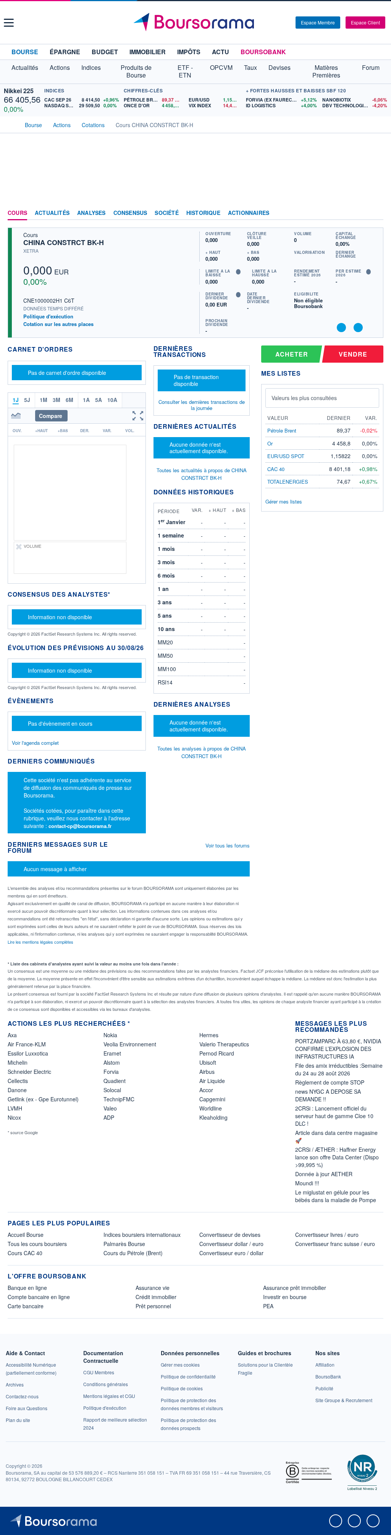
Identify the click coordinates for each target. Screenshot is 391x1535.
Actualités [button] (24, 67)
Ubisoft (207, 1062)
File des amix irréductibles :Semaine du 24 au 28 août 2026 (339, 1069)
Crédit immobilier (156, 1297)
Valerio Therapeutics (224, 1044)
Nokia (110, 1035)
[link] (15, 1384)
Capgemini (212, 1099)
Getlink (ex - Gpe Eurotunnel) (43, 1099)
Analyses (91, 213)
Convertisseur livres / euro (327, 1234)
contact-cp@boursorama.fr (79, 826)
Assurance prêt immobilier (294, 1287)
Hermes (208, 1035)
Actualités (52, 213)
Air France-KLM (27, 1044)
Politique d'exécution (48, 316)
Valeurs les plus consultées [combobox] (304, 398)
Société (166, 213)
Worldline (210, 1108)
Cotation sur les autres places (58, 324)
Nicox (14, 1117)
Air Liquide (212, 1081)
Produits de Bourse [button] (136, 71)
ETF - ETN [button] (185, 71)
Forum (371, 67)
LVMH (15, 1108)
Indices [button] (91, 67)
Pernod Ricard (216, 1053)
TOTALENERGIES (287, 481)
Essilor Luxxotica (28, 1053)
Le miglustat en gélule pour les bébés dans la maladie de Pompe (335, 1196)
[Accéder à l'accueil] (11, 124)
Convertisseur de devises (229, 1234)
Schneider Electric (29, 1071)
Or (270, 443)
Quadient (114, 1081)
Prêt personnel (153, 1306)
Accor (206, 1090)
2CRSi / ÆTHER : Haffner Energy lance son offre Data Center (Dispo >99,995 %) (337, 1157)
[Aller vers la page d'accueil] (197, 22)
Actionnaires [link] (248, 213)
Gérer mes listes (283, 501)
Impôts (188, 51)
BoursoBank (263, 51)
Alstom (111, 1062)
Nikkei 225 (19, 90)
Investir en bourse (285, 1297)
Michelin (17, 1062)
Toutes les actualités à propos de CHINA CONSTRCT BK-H (202, 473)
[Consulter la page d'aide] (287, 22)
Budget (105, 51)
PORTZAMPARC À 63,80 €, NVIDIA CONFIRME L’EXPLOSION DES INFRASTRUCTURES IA (338, 1048)
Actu (220, 51)
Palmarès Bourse (124, 1244)
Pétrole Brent (281, 430)
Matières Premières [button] (326, 71)
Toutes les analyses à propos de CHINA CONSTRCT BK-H (201, 752)
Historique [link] (203, 213)
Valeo (110, 1108)
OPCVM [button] (221, 67)
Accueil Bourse (26, 1234)
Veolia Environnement (129, 1044)
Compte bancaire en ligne (39, 1297)
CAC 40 (275, 469)
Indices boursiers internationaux (142, 1234)
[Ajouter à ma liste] (358, 327)
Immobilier (147, 51)
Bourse (24, 51)
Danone (17, 1090)
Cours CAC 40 (25, 1253)
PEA (268, 1306)
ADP (108, 1117)
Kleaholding (213, 1117)
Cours (17, 213)
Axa (12, 1035)
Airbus (207, 1071)
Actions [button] (60, 67)
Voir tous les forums (227, 845)
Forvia (111, 1071)
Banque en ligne (27, 1287)
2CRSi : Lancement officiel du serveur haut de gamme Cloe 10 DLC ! (334, 1115)
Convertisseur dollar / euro (231, 1244)
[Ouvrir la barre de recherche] (277, 22)
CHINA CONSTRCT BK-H (63, 242)
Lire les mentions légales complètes (41, 942)
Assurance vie (153, 1287)
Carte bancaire (26, 1306)
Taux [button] (250, 67)
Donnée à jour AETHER (323, 1174)
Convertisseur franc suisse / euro (335, 1244)
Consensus (130, 213)
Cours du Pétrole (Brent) (133, 1253)
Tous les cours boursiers (37, 1244)
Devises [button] (279, 67)
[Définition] (238, 271)
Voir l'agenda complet (35, 742)
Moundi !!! (307, 1183)
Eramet (112, 1053)
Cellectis (18, 1081)
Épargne (65, 51)
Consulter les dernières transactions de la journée (201, 405)
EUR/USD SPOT (285, 456)
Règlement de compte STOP (329, 1082)
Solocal (112, 1090)
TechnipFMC (118, 1099)
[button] (9, 23)
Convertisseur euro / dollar (231, 1253)
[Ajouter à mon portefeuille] (341, 327)
